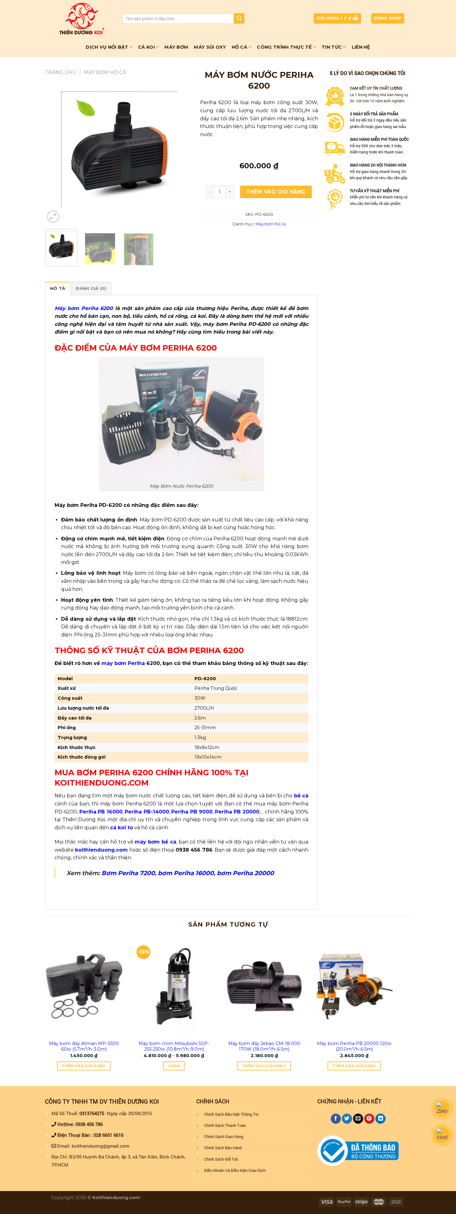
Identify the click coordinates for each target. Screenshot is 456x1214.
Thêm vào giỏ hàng (275, 192)
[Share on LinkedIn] (380, 1119)
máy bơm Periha (123, 663)
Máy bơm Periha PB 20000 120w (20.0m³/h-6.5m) (354, 1046)
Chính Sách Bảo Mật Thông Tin (231, 1114)
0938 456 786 (89, 1124)
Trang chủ (60, 72)
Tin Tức (332, 47)
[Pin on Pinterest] (369, 1119)
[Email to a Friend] (358, 1119)
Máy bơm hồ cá (105, 72)
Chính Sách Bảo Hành (223, 1147)
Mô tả (57, 288)
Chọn (174, 1066)
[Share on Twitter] (347, 1119)
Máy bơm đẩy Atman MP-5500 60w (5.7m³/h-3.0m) (84, 1046)
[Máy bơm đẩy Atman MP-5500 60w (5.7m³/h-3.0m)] (84, 986)
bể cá (301, 796)
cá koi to (121, 828)
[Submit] (239, 18)
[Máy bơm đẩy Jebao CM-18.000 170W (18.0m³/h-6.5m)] (264, 986)
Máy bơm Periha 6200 (84, 308)
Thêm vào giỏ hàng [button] (84, 1066)
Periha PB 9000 (191, 812)
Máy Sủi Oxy (210, 47)
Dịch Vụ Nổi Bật (107, 47)
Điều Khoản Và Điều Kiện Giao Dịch (235, 1170)
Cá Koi (146, 47)
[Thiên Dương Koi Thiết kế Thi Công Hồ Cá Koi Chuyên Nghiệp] (82, 18)
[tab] (57, 288)
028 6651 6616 (108, 1135)
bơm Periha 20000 (245, 873)
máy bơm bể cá (155, 842)
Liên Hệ (361, 47)
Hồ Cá (239, 47)
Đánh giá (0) (91, 288)
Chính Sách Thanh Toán (225, 1125)
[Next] (183, 150)
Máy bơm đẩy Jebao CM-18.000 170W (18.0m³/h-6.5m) (264, 1046)
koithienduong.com (101, 850)
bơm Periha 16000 (186, 873)
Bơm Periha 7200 (128, 873)
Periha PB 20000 (237, 812)
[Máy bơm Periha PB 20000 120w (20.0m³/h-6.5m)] (354, 986)
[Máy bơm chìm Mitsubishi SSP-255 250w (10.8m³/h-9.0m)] (174, 986)
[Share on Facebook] (336, 1119)
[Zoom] (53, 216)
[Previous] (55, 150)
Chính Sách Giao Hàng (223, 1136)
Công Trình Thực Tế (284, 47)
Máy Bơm (176, 47)
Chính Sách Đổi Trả (221, 1159)
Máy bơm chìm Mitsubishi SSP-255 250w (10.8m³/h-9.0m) (174, 1046)
